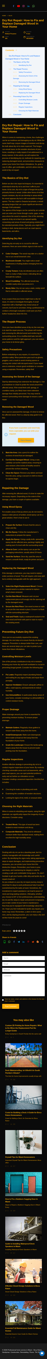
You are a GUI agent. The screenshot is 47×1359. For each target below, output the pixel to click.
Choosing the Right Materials (29, 111)
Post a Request (26, 440)
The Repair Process (20, 69)
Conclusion (17, 114)
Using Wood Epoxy (25, 89)
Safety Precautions (25, 72)
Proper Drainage (24, 103)
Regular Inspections (25, 107)
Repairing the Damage (21, 86)
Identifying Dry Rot (25, 65)
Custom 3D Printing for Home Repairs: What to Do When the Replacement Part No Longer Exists (23, 1028)
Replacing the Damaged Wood (29, 93)
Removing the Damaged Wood (29, 82)
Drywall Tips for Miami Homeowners (20, 1157)
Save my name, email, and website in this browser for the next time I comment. (24, 1000)
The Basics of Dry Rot (21, 62)
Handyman (7, 925)
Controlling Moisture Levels (28, 100)
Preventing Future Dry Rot (22, 96)
